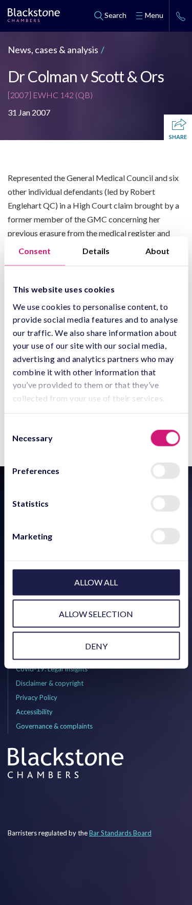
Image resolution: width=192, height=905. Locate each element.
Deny (96, 645)
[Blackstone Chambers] (34, 17)
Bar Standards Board (120, 833)
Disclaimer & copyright (49, 683)
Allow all (96, 582)
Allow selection (96, 613)
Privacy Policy (36, 697)
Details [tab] (96, 251)
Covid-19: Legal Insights (52, 669)
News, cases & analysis (53, 49)
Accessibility (34, 712)
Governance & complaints (54, 726)
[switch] (165, 471)
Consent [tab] (34, 251)
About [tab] (157, 251)
